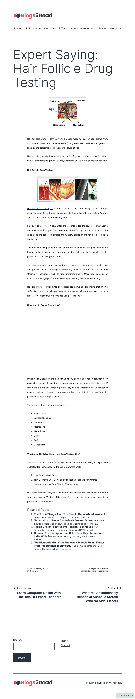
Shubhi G (34, 571)
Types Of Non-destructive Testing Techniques (63, 526)
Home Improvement (83, 28)
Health (105, 568)
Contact (65, 645)
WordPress (115, 682)
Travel (102, 28)
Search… (18, 640)
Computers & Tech (55, 28)
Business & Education (27, 28)
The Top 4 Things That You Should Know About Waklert (69, 514)
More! (113, 28)
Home (64, 640)
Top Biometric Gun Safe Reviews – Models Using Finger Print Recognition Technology (69, 544)
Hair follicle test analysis (97, 571)
